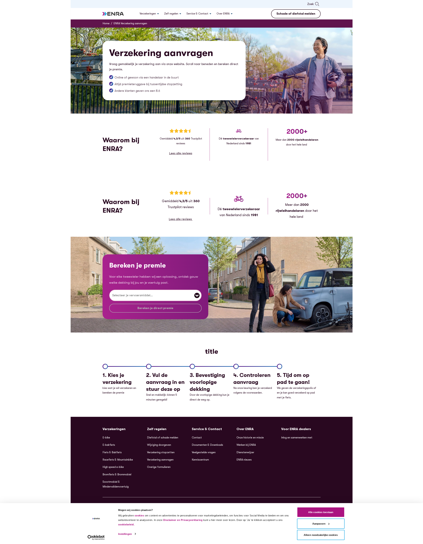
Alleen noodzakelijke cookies (321, 535)
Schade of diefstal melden (295, 13)
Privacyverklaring (192, 520)
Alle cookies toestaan (320, 512)
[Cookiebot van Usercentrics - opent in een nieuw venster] (96, 537)
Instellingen (125, 534)
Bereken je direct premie (155, 308)
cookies (139, 515)
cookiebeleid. (126, 524)
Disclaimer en (171, 520)
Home (106, 23)
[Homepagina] (113, 14)
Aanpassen (318, 523)
